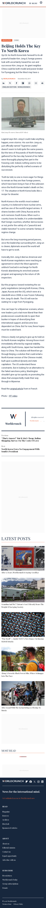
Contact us (6, 852)
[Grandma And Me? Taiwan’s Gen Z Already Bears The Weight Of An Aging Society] (23, 590)
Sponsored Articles (9, 828)
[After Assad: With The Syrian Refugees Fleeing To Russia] (23, 693)
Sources (5, 815)
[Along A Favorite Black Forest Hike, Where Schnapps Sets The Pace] (23, 659)
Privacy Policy (18, 904)
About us (5, 843)
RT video (13, 396)
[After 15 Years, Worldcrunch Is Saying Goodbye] (23, 558)
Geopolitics (6, 40)
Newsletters (7, 875)
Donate (5, 888)
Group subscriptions (10, 884)
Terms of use (6, 904)
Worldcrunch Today (9, 879)
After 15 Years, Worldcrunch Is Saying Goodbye (20, 572)
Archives (5, 820)
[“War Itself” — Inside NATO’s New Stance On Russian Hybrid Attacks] (23, 624)
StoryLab (5, 824)
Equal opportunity (9, 856)
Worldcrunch (9, 79)
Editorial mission (8, 847)
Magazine (6, 811)
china (16, 40)
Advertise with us (9, 860)
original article (16, 388)
